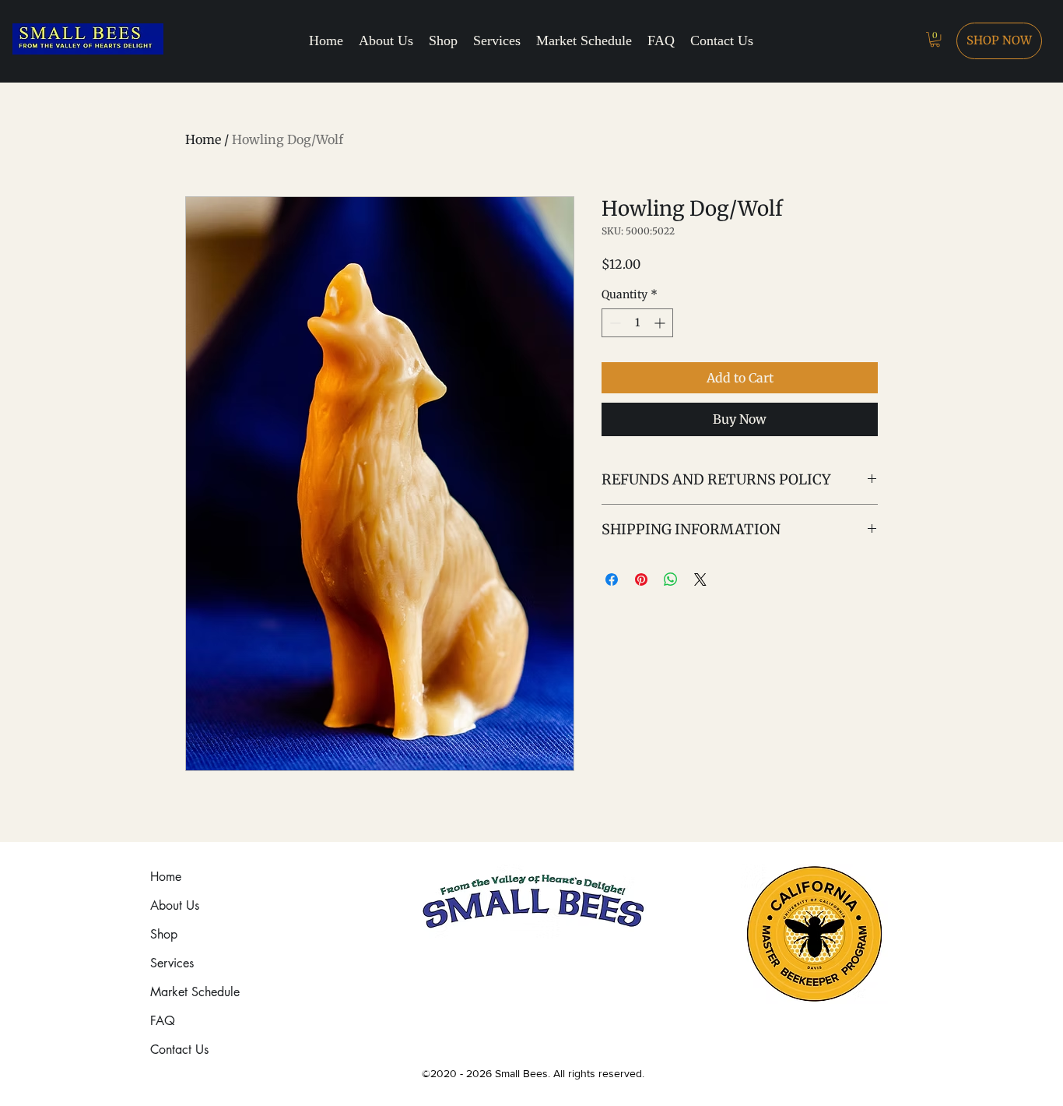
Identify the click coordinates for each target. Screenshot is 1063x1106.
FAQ (162, 1021)
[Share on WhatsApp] (670, 579)
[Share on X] (700, 579)
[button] (935, 39)
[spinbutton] (637, 322)
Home (203, 139)
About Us (174, 905)
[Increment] (661, 322)
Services (172, 963)
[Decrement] (613, 322)
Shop (163, 934)
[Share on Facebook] (611, 579)
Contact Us (179, 1049)
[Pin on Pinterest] (641, 579)
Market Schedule (195, 992)
